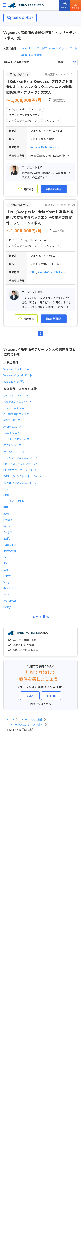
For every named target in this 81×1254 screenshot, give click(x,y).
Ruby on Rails (39, 147)
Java (6, 513)
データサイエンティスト (17, 439)
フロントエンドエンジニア (19, 395)
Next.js (7, 607)
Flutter (7, 575)
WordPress (9, 600)
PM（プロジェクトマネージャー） (23, 464)
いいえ (51, 695)
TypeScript (9, 544)
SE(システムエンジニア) (17, 451)
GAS (5, 569)
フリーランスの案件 (31, 719)
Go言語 (7, 532)
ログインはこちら (40, 704)
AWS (6, 594)
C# (5, 557)
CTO (6, 488)
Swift (6, 538)
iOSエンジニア (12, 420)
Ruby (6, 526)
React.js (54, 147)
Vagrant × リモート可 (34, 48)
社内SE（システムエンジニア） (21, 482)
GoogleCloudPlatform (51, 272)
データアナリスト (13, 501)
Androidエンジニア (14, 426)
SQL (5, 563)
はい (30, 695)
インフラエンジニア (15, 408)
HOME (10, 719)
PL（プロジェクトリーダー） (20, 470)
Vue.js (6, 582)
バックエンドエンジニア (17, 401)
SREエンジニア (12, 445)
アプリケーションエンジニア (20, 457)
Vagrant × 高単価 (31, 54)
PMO (6, 495)
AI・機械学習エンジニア (17, 414)
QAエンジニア (11, 432)
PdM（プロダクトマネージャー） (22, 476)
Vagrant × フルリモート (63, 48)
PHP (33, 272)
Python (7, 519)
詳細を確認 (53, 189)
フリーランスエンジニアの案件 (25, 724)
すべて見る (40, 616)
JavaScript (9, 551)
